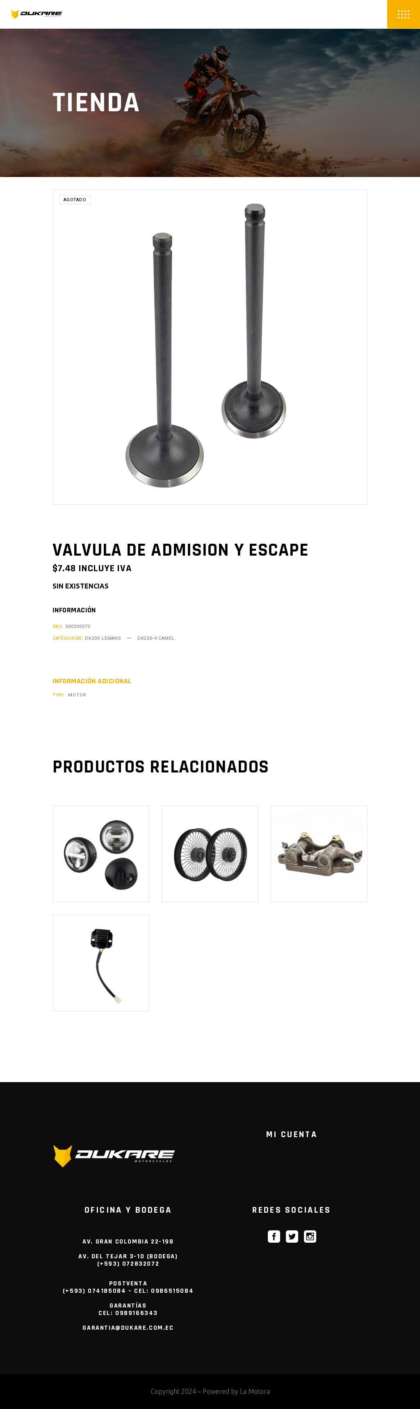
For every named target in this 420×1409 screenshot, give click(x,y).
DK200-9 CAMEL (156, 638)
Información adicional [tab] (91, 681)
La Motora (255, 1391)
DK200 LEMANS (103, 638)
